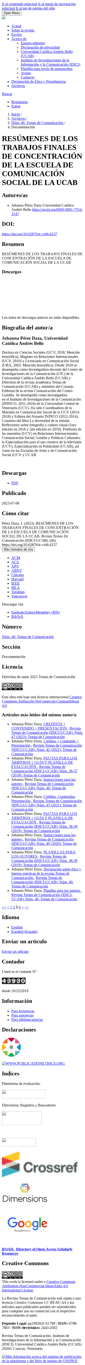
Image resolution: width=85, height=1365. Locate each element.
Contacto (27, 77)
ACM (15, 558)
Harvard (17, 579)
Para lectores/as (22, 1011)
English (17, 927)
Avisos (26, 73)
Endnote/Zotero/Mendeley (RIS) (35, 612)
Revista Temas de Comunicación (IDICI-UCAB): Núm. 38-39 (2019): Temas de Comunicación (44, 826)
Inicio (16, 114)
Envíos (16, 34)
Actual (16, 26)
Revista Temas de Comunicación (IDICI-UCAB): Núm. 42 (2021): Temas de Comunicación (46, 749)
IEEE (15, 583)
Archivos (18, 86)
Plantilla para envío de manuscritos (46, 69)
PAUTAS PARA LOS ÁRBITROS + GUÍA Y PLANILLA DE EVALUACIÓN (44, 762)
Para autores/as (22, 1015)
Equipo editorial (33, 43)
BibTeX (17, 617)
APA (15, 566)
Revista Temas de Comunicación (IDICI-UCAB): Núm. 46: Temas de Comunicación (42, 788)
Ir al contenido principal (19, 4)
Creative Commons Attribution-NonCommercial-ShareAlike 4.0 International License (38, 1286)
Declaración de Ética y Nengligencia (38, 81)
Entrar (16, 106)
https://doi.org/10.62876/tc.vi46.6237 (29, 234)
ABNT (16, 571)
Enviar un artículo (15, 951)
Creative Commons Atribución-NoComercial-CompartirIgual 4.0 (42, 701)
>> (27, 907)
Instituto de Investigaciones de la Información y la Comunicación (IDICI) (50, 62)
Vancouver (19, 596)
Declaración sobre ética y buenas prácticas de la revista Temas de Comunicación (46, 873)
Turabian (18, 592)
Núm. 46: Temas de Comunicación (37, 123)
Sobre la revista (22, 30)
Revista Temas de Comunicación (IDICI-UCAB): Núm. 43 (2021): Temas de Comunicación (46, 805)
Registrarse (19, 102)
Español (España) (24, 932)
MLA (15, 588)
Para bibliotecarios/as (27, 1020)
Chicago (17, 575)
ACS (15, 562)
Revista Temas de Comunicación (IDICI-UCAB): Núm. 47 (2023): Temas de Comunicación (47, 732)
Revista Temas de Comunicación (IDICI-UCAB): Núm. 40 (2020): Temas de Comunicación (44, 843)
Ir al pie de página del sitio (35, 8)
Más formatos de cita (18, 549)
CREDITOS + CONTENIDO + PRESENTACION (39, 726)
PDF (14, 483)
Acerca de (18, 39)
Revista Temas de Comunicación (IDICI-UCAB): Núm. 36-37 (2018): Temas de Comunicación (44, 771)
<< (4, 907)
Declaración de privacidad (40, 47)
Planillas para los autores (62, 890)
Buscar (7, 94)
